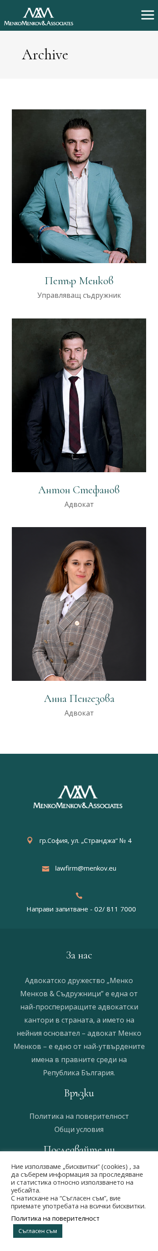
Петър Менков (79, 280)
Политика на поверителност (79, 1116)
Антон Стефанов (79, 489)
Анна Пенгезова (79, 698)
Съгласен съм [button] (37, 1231)
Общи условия (79, 1129)
